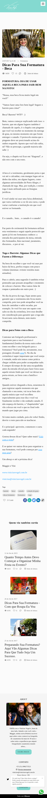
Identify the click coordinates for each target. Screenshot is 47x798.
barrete (5, 491)
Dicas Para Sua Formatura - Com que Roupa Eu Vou (22, 604)
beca (13, 491)
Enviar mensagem (24, 769)
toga (29, 495)
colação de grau (32, 491)
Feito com (23, 796)
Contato (23, 787)
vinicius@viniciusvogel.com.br (16, 479)
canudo (21, 491)
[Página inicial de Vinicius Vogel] (11, 6)
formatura (21, 495)
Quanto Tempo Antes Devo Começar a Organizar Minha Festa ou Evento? (22, 561)
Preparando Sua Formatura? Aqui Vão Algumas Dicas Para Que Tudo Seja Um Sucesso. (22, 650)
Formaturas (24, 61)
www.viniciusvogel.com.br (14, 472)
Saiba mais (23, 752)
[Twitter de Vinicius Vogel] (8, 779)
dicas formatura (8, 495)
